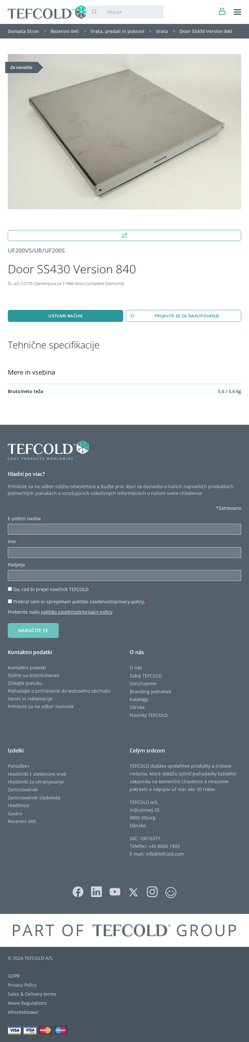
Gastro (15, 813)
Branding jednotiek (150, 691)
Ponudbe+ (19, 766)
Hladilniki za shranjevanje (36, 782)
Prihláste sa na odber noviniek (41, 706)
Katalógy (139, 699)
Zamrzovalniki (23, 789)
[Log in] (222, 12)
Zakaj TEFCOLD (146, 676)
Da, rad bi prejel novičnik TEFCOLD (52, 589)
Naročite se (33, 630)
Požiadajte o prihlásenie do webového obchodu (59, 691)
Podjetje (18, 565)
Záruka (137, 707)
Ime (13, 541)
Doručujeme (143, 683)
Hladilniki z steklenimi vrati (37, 774)
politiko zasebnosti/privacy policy (77, 612)
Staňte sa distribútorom (33, 675)
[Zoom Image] (124, 131)
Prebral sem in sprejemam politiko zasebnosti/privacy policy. (80, 601)
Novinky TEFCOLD (149, 715)
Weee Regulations (27, 1003)
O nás (136, 667)
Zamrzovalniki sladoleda (34, 798)
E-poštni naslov (25, 518)
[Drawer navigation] (237, 12)
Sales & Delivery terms (32, 994)
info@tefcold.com (165, 854)
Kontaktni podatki (27, 667)
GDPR (14, 976)
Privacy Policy (22, 985)
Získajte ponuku (25, 683)
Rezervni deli (22, 821)
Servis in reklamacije (30, 699)
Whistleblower (23, 1012)
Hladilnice (19, 805)
